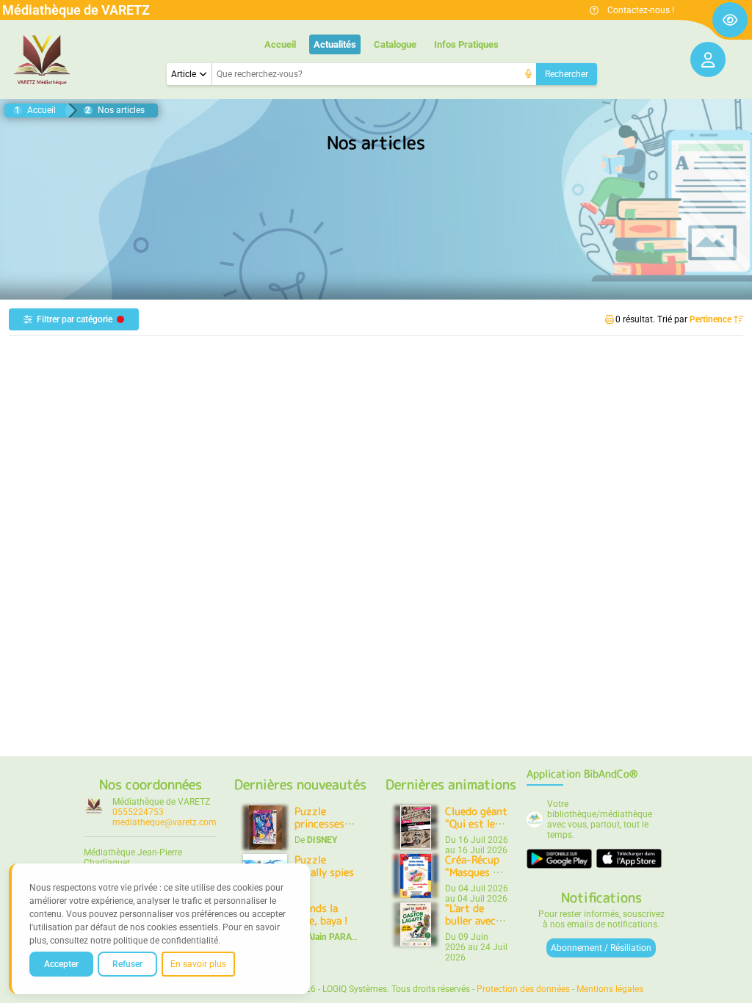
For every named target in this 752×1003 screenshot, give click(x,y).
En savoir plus (198, 964)
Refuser (127, 964)
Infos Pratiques (466, 44)
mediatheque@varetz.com (164, 822)
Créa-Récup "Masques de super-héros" (476, 872)
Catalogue (395, 44)
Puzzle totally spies (324, 866)
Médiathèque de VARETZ (161, 802)
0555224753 (138, 812)
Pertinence (712, 319)
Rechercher (566, 74)
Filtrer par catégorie (74, 319)
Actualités (335, 44)
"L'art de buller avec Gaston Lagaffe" (470, 927)
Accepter (61, 964)
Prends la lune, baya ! (321, 914)
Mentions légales (609, 989)
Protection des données (523, 989)
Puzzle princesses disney (319, 824)
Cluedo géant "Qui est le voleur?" (476, 824)
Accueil (280, 44)
